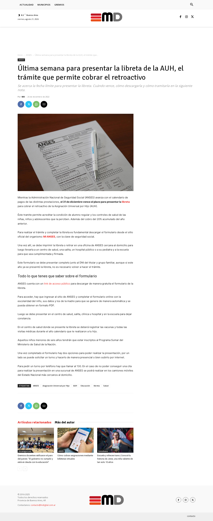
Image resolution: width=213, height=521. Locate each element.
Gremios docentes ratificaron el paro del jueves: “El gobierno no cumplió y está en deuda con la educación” (35, 458)
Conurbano (103, 451)
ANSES (29, 55)
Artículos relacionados (34, 422)
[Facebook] (180, 17)
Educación (85, 385)
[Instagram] (186, 17)
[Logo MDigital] (106, 16)
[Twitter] (192, 17)
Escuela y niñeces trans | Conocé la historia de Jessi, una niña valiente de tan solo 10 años (115, 458)
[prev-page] (20, 469)
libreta (126, 201)
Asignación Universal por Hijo (56, 385)
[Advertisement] (78, 38)
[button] (191, 4)
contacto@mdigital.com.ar (43, 505)
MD (23, 96)
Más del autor (65, 422)
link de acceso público (57, 283)
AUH (75, 385)
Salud (105, 385)
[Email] (44, 104)
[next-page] (25, 469)
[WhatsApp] (36, 104)
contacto (191, 516)
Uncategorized (25, 451)
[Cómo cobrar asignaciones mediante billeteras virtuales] (75, 440)
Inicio (20, 55)
